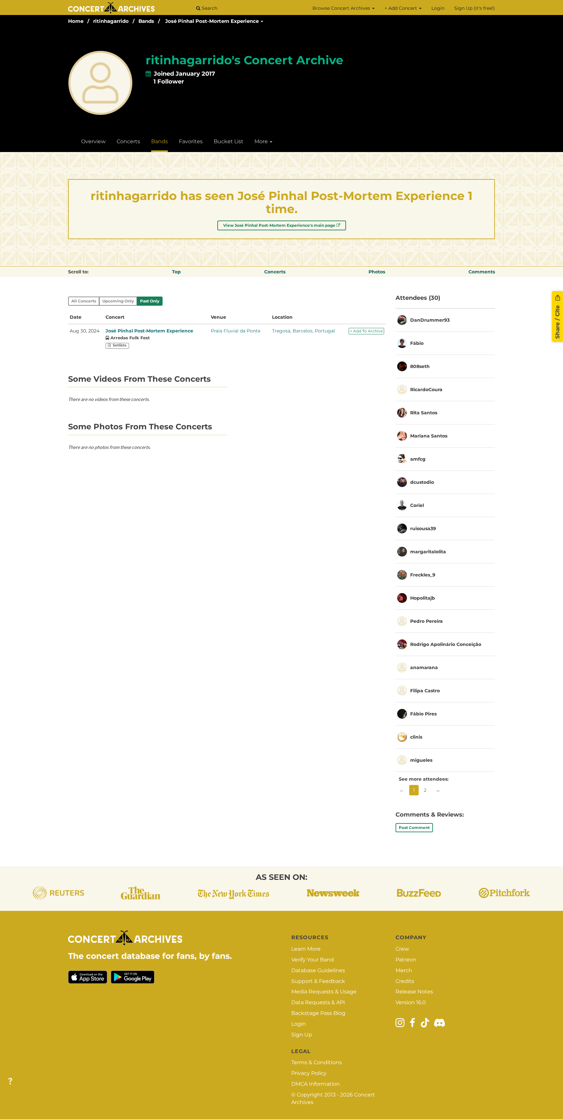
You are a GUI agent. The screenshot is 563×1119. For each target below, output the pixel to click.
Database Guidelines (318, 970)
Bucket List (228, 141)
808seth (420, 366)
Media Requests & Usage (323, 992)
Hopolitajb (422, 598)
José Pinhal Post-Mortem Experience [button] (212, 21)
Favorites (191, 141)
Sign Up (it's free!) (474, 8)
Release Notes (414, 992)
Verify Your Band (312, 960)
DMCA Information (315, 1084)
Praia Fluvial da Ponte (235, 331)
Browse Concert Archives (341, 8)
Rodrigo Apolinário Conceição (445, 644)
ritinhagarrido (111, 21)
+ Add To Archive (366, 331)
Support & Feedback (318, 981)
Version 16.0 (411, 1002)
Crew (402, 949)
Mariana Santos (428, 436)
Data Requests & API (318, 1002)
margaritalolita (428, 552)
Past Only (149, 301)
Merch (404, 970)
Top (176, 272)
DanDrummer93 (430, 320)
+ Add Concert (401, 8)
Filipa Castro (425, 691)
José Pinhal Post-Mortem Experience (149, 331)
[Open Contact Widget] (10, 1081)
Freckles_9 (422, 575)
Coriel (417, 505)
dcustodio (422, 482)
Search (208, 8)
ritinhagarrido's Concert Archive (244, 60)
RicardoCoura (426, 389)
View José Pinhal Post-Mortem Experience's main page (279, 225)
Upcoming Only (118, 301)
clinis (416, 737)
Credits (405, 981)
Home (75, 21)
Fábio (417, 343)
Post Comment (414, 827)
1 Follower (168, 81)
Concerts (128, 141)
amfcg (418, 459)
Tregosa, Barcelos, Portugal (303, 331)
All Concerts (83, 301)
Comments (482, 272)
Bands (146, 21)
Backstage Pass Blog (318, 1013)
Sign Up (301, 1035)
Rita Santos (423, 413)
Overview (93, 141)
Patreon (406, 960)
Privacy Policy (308, 1073)
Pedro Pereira (426, 621)
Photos (376, 272)
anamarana (424, 667)
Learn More (306, 949)
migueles (421, 760)
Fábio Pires (423, 714)
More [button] (261, 141)
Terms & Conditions (316, 1062)
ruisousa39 (423, 528)
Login (437, 8)
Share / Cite (557, 321)
